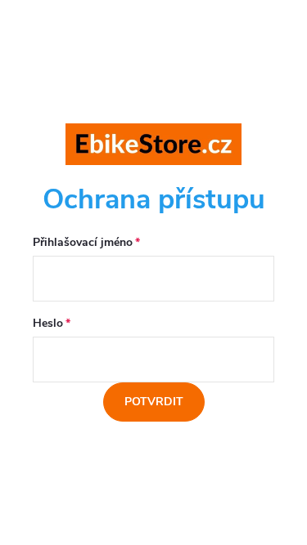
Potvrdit (153, 401)
